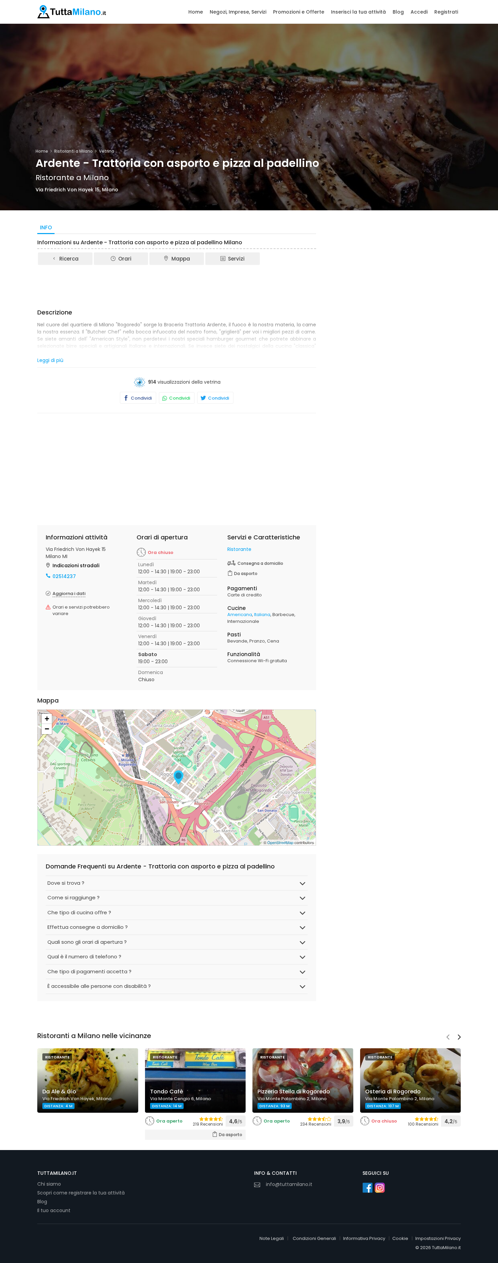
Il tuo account (53, 1210)
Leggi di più (50, 360)
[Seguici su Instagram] (380, 1188)
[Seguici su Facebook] (367, 1188)
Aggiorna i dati (69, 593)
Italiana (262, 614)
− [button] (47, 729)
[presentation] (447, 1038)
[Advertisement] (177, 284)
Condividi (141, 398)
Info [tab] (46, 227)
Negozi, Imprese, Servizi (238, 11)
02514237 (64, 576)
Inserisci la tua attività (358, 11)
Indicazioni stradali (76, 565)
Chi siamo (49, 1184)
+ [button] (47, 718)
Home (195, 11)
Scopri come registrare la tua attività (81, 1193)
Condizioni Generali (314, 1238)
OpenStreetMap (280, 842)
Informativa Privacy (364, 1238)
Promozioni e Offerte (298, 11)
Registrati (446, 11)
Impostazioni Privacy (438, 1238)
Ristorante (239, 549)
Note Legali (272, 1238)
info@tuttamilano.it (289, 1184)
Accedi (419, 11)
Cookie (400, 1238)
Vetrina (106, 151)
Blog (398, 11)
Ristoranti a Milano (73, 151)
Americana (239, 614)
